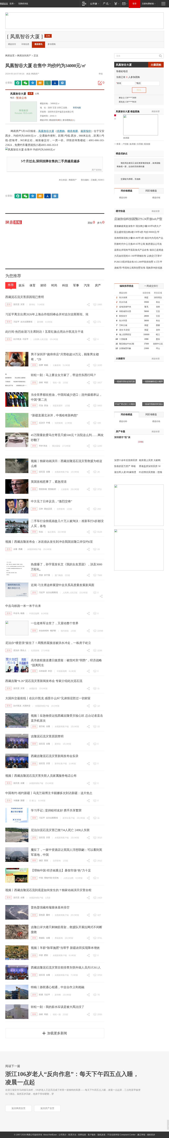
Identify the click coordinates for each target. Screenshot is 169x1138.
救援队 (42, 938)
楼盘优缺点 (121, 153)
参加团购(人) (69, 120)
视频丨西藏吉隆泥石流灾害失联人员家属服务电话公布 (41, 775)
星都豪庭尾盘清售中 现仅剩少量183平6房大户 (137, 226)
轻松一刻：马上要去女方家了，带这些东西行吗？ (63, 375)
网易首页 (4, 3)
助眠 (46, 365)
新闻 (9, 304)
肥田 (46, 955)
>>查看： (118, 144)
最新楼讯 (38, 44)
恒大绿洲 (123, 297)
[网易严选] (106, 3)
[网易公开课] (94, 3)
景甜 (41, 575)
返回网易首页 (18, 1108)
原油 (46, 405)
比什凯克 (17, 339)
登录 (134, 3)
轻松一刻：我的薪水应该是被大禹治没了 (57, 1007)
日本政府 (43, 671)
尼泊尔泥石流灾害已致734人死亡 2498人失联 (60, 830)
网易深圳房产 (24, 55)
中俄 (48, 423)
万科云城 (123, 325)
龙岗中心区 (158, 344)
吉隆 (48, 472)
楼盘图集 (128, 111)
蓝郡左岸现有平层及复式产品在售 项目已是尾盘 (138, 250)
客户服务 (92, 1135)
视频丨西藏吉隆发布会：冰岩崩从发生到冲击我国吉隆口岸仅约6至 (49, 541)
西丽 (158, 325)
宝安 (158, 311)
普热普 (42, 915)
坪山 (158, 348)
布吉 (158, 302)
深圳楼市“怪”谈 (122, 437)
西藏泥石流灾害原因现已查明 (24, 297)
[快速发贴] (100, 83)
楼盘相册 (72, 131)
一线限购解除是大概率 (153, 381)
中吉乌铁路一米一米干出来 (23, 606)
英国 (46, 860)
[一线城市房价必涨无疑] (125, 366)
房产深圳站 (97, 170)
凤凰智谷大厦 (18, 93)
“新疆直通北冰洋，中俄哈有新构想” (54, 415)
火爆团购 (156, 64)
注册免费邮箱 (148, 3)
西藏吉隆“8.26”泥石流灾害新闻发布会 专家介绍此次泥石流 (43, 681)
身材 (41, 382)
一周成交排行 (151, 286)
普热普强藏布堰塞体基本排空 (50, 907)
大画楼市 (120, 358)
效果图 (126, 138)
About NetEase (50, 1135)
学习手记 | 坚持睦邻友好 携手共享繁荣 (56, 810)
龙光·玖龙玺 (124, 330)
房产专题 (120, 431)
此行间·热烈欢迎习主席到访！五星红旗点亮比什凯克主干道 (44, 331)
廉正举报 (141, 1135)
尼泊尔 (16, 650)
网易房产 (35, 74)
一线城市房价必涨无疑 (125, 381)
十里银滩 (123, 339)
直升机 (42, 726)
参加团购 (52, 44)
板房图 (133, 144)
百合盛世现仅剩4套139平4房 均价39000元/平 (136, 232)
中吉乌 (16, 613)
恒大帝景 (123, 320)
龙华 (158, 330)
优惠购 (61, 131)
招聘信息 (82, 1135)
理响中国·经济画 (51, 878)
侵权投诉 (151, 1135)
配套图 (147, 144)
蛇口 (158, 334)
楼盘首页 (12, 44)
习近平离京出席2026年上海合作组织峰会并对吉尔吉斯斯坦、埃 (46, 314)
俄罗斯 (53, 631)
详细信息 (25, 44)
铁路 (22, 613)
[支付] (116, 3)
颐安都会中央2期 (126, 344)
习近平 (16, 322)
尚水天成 (123, 302)
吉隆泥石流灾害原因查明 (47, 736)
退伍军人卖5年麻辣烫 (125, 472)
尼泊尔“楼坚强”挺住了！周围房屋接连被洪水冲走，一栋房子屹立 (48, 643)
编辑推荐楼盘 (127, 286)
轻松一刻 (57, 382)
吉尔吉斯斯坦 (26, 322)
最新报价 (86, 131)
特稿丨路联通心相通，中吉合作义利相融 (57, 987)
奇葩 (46, 382)
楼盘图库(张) (55, 120)
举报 (101, 74)
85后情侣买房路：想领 (150, 472)
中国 (41, 878)
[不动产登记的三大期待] (125, 388)
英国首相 (43, 489)
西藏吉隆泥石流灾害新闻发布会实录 (54, 756)
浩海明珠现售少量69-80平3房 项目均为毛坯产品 (138, 238)
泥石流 (16, 304)
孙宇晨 (47, 575)
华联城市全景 (125, 311)
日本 (41, 509)
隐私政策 (101, 1135)
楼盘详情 (44, 120)
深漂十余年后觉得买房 (125, 460)
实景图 (140, 144)
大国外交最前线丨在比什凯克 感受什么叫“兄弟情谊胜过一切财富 (48, 698)
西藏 (20, 549)
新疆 (22, 800)
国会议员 (48, 509)
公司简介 (63, 1135)
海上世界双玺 (125, 334)
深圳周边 (158, 297)
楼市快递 (120, 211)
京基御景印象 (125, 348)
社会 (41, 532)
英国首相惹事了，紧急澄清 (49, 481)
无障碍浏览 (23, 3)
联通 (41, 994)
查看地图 (77, 107)
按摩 (41, 365)
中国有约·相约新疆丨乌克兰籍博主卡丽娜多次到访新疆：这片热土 (48, 793)
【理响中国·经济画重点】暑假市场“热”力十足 (61, 870)
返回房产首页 (47, 1108)
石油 (41, 405)
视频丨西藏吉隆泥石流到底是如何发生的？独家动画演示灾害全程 (48, 890)
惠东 (158, 339)
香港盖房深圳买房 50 (149, 466)
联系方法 (72, 1135)
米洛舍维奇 (44, 631)
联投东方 (123, 316)
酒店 (41, 860)
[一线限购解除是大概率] (153, 366)
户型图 (125, 144)
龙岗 (158, 307)
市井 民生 (43, 446)
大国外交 (26, 706)
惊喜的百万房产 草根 (125, 466)
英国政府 (52, 489)
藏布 (48, 915)
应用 (12, 3)
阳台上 (23, 650)
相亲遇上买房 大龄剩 (149, 460)
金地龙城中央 (125, 307)
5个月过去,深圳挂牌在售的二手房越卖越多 (50, 161)
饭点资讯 (52, 532)
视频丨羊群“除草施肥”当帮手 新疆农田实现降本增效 (65, 947)
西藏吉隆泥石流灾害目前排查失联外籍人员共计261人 (66, 967)
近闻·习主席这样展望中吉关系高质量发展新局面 (62, 585)
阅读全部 (156, 111)
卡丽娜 (16, 800)
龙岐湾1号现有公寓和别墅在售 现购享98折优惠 (138, 268)
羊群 (41, 955)
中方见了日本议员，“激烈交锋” (51, 501)
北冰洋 (42, 423)
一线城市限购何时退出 (153, 404)
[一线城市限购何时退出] (153, 388)
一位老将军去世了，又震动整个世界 (54, 623)
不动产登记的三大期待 (125, 404)
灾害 (22, 304)
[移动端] (84, 3)
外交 (50, 671)
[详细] (140, 442)
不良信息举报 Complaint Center (121, 1135)
